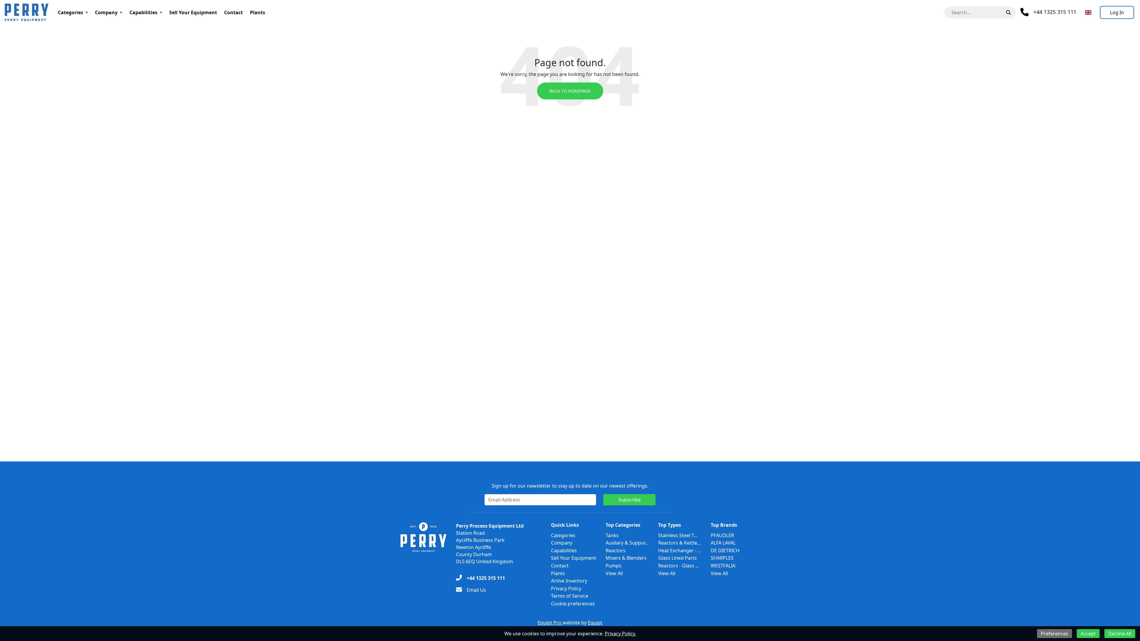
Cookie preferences (573, 603)
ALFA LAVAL (723, 543)
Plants (257, 12)
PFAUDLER (722, 535)
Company (106, 12)
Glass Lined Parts (677, 558)
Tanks (612, 535)
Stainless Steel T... (677, 535)
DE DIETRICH (725, 550)
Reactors (616, 550)
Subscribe (629, 499)
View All (614, 573)
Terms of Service (569, 596)
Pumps (613, 565)
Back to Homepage (570, 91)
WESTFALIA (723, 565)
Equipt (595, 622)
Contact (233, 12)
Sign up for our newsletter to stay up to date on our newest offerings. (570, 486)
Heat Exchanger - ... (679, 550)
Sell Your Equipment (193, 12)
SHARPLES (722, 558)
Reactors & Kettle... (679, 543)
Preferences (1054, 633)
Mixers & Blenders (626, 558)
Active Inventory (569, 580)
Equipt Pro (550, 622)
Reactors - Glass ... (678, 565)
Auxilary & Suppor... (627, 543)
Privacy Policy (566, 588)
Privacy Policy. (620, 633)
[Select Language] (1088, 12)
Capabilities (143, 12)
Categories (70, 12)
